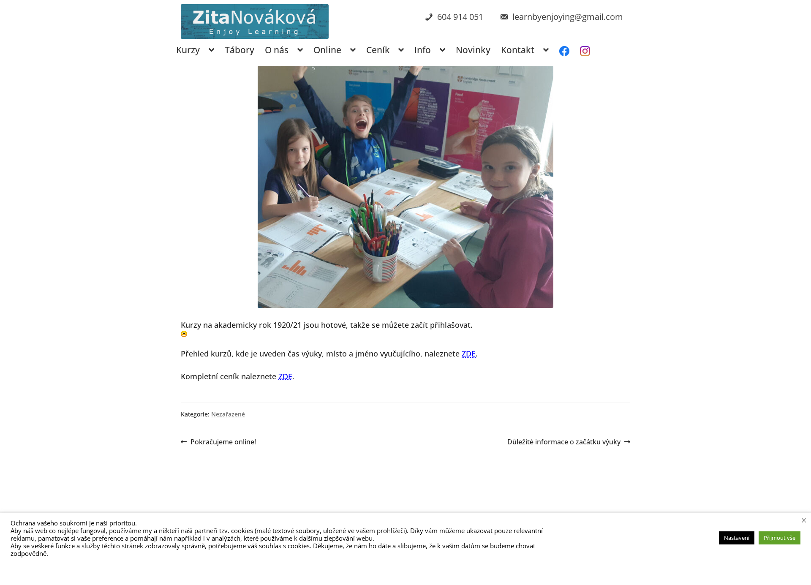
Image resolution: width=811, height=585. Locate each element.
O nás (276, 50)
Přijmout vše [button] (779, 537)
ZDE (469, 353)
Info (422, 50)
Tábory (239, 50)
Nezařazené (228, 414)
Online (327, 50)
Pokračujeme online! (223, 442)
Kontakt (517, 50)
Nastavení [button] (736, 537)
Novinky (473, 50)
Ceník (378, 50)
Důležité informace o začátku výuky (563, 442)
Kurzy (188, 50)
